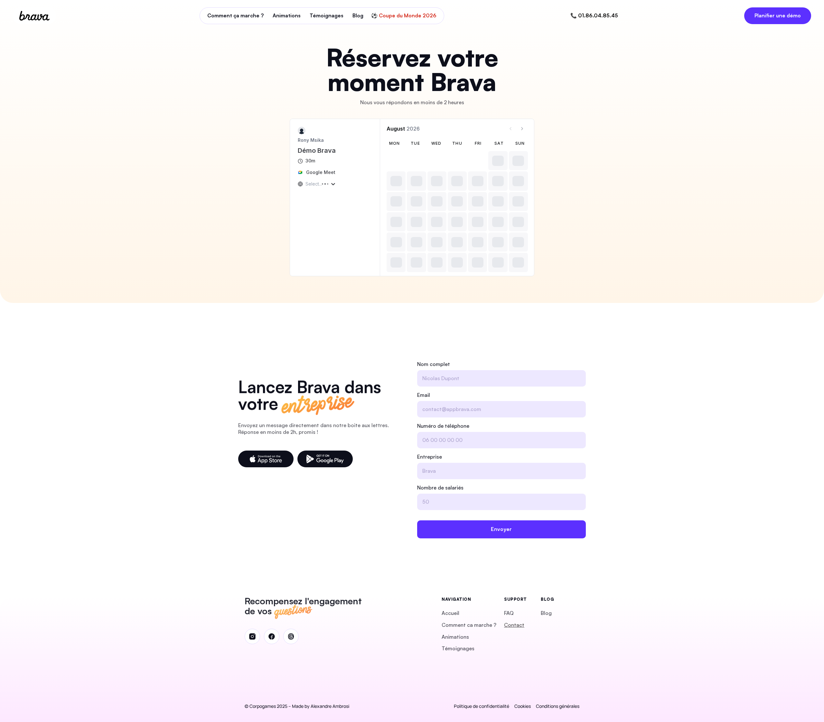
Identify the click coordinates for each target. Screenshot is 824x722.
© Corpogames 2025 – (268, 706)
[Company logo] (34, 15)
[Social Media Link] (252, 636)
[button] (266, 459)
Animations (455, 637)
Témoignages (458, 648)
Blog (546, 613)
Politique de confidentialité (481, 706)
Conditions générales (557, 706)
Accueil (450, 613)
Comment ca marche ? (469, 625)
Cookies (522, 706)
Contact (514, 625)
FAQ (509, 613)
